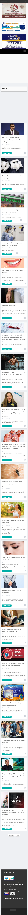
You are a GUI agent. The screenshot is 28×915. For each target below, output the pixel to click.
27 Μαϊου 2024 (6, 817)
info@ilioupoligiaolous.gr (11, 889)
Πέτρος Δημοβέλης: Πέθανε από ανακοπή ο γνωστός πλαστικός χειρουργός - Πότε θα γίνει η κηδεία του (13, 776)
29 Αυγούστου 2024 (6, 307)
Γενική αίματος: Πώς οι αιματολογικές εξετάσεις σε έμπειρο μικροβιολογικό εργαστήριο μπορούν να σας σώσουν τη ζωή (13, 337)
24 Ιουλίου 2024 (6, 668)
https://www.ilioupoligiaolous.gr (13, 891)
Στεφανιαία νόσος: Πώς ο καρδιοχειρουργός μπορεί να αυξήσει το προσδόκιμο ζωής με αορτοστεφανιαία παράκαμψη (14, 446)
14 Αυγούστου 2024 (6, 525)
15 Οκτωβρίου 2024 (6, 144)
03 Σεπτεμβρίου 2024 (7, 275)
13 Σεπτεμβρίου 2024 (7, 214)
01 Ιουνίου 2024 (6, 744)
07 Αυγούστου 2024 (6, 595)
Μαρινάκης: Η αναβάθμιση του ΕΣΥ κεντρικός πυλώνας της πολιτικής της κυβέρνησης (12, 140)
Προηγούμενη (11, 835)
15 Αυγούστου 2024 (6, 488)
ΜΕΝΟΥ (25, 51)
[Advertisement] (14, 68)
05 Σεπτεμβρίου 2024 (7, 247)
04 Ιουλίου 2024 (6, 707)
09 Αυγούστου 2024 (6, 562)
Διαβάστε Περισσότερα (7, 153)
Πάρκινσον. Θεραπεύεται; (9, 305)
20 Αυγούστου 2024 (6, 451)
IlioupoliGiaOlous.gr (17, 912)
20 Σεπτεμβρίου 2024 (7, 180)
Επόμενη (17, 835)
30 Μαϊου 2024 (6, 780)
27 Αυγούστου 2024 (6, 341)
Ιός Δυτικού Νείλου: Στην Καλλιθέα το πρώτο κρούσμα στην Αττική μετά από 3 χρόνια (12, 484)
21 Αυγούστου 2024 (6, 418)
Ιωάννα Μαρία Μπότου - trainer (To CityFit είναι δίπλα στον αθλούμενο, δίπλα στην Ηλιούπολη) (13, 812)
